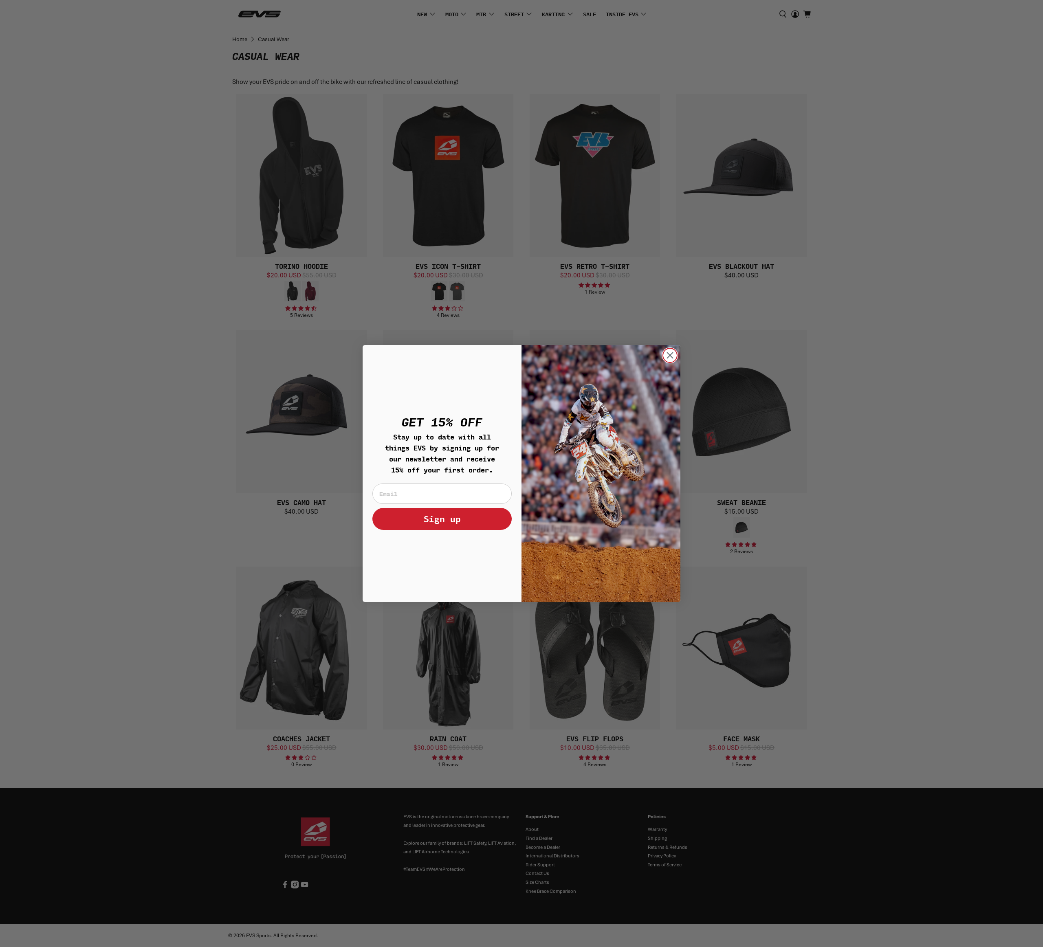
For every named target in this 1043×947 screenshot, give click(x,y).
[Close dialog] (670, 355)
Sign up (442, 518)
